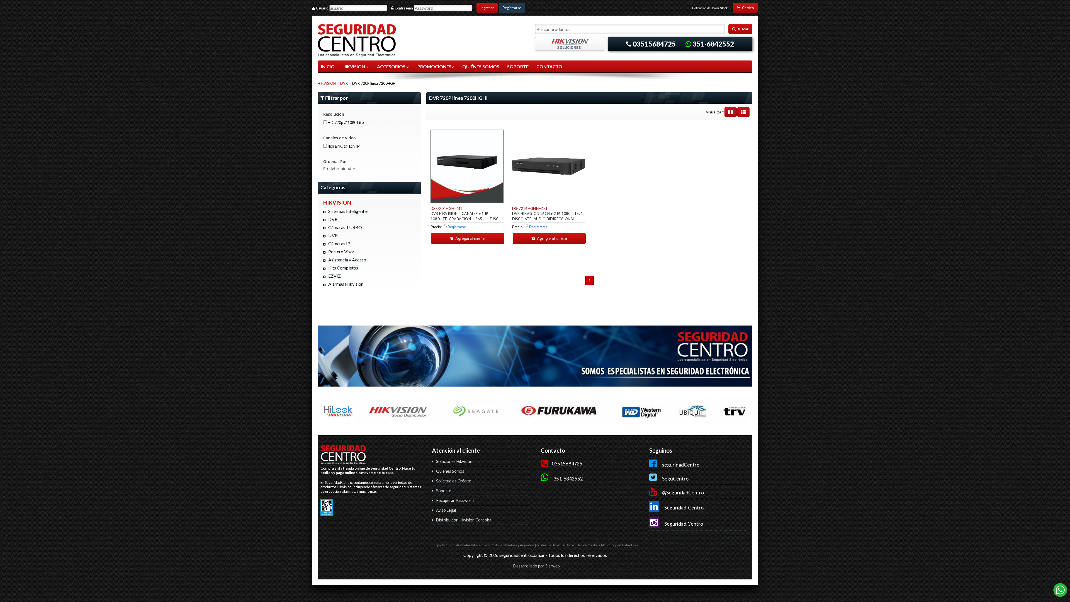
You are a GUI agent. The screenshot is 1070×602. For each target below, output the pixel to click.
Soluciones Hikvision (454, 461)
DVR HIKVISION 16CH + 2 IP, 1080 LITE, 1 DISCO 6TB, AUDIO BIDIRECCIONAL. (547, 216)
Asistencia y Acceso (347, 259)
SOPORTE (518, 66)
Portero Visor (341, 251)
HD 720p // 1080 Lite (345, 122)
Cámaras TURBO (345, 227)
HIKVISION (354, 66)
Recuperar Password (455, 500)
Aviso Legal (446, 510)
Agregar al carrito (469, 238)
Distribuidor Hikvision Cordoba (463, 520)
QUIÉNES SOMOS (480, 66)
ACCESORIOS (391, 66)
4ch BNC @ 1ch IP (343, 146)
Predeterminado (338, 168)
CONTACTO (549, 66)
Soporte (443, 490)
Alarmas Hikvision (345, 284)
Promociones (434, 66)
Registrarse (512, 8)
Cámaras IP (339, 243)
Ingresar (487, 8)
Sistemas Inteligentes (348, 211)
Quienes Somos (450, 471)
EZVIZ (334, 275)
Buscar (742, 29)
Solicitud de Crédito (453, 481)
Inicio (328, 66)
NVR (333, 235)
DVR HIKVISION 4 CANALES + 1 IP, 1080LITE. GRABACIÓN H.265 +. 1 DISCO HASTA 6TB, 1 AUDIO (466, 217)
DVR (344, 83)
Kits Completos (343, 267)
